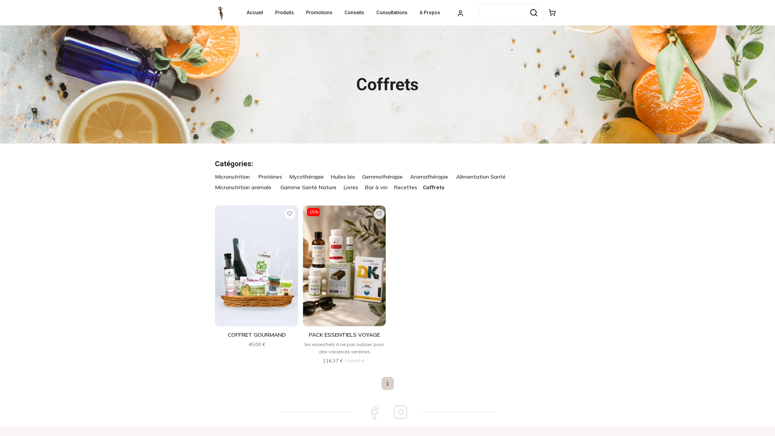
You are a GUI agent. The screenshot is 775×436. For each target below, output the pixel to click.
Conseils (354, 12)
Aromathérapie (429, 176)
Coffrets (433, 187)
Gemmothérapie (382, 176)
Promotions (319, 12)
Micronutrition (232, 176)
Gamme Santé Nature (308, 187)
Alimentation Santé (481, 176)
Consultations (391, 12)
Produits (284, 12)
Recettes (405, 187)
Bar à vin (376, 187)
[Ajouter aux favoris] (290, 214)
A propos (430, 12)
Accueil (255, 12)
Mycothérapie (306, 176)
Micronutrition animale (243, 187)
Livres (350, 187)
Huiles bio (343, 176)
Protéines (270, 176)
